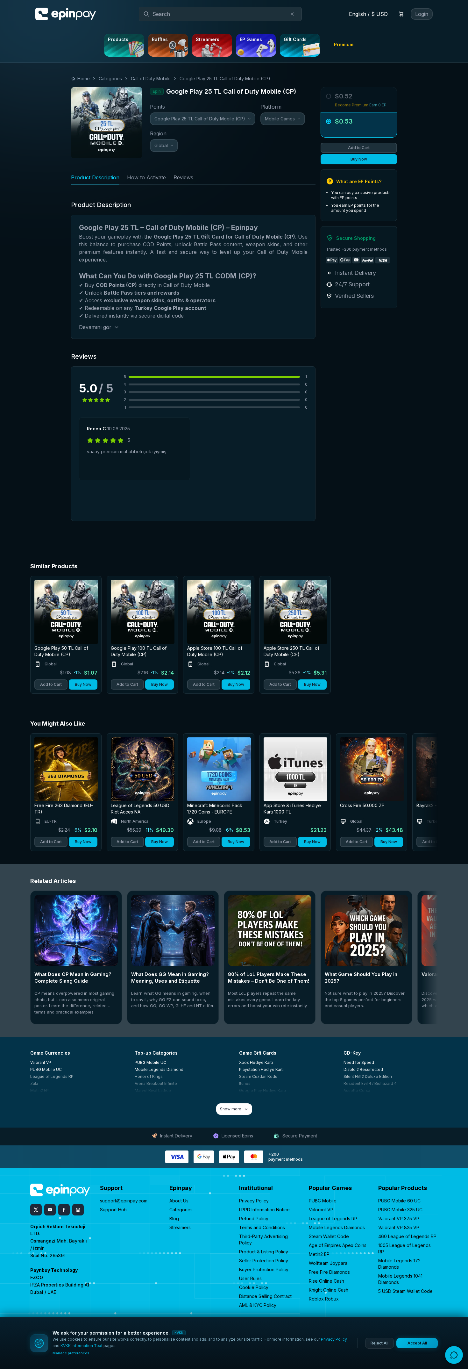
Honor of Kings (149, 1076)
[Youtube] (50, 1209)
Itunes (245, 1083)
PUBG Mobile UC (46, 1069)
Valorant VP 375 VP (398, 1218)
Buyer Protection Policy (263, 1269)
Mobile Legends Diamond (159, 1069)
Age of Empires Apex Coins (337, 1245)
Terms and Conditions (262, 1227)
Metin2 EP (39, 1090)
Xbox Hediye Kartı (256, 1062)
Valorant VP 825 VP (398, 1227)
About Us (178, 1200)
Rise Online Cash (326, 1281)
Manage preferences (71, 1353)
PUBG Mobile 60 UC (399, 1200)
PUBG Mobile (323, 1200)
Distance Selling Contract (265, 1296)
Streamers (180, 1227)
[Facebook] (64, 1209)
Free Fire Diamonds (329, 1272)
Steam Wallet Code (329, 1236)
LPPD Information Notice (264, 1209)
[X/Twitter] (36, 1209)
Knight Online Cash (328, 1290)
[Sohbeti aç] (454, 1355)
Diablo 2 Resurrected (363, 1069)
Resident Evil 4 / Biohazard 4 (370, 1083)
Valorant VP (40, 1062)
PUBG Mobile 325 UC (400, 1209)
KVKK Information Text (81, 1345)
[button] (359, 125)
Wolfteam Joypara (328, 1263)
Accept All (417, 1343)
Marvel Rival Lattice (153, 1090)
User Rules (250, 1278)
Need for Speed (359, 1062)
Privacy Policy (254, 1200)
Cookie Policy (253, 1287)
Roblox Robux (324, 1298)
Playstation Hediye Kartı (261, 1069)
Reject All (379, 1343)
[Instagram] (78, 1209)
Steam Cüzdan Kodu (258, 1076)
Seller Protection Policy (263, 1260)
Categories (181, 1209)
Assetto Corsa (357, 1090)
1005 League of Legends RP (404, 1248)
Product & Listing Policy (263, 1251)
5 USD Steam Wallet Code (405, 1291)
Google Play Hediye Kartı (262, 1090)
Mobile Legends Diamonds (337, 1227)
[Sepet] (401, 14)
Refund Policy (253, 1218)
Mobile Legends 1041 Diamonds (400, 1279)
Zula (34, 1083)
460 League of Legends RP (407, 1236)
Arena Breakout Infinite (156, 1083)
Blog (174, 1218)
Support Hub (113, 1209)
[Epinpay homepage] (65, 14)
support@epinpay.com (123, 1200)
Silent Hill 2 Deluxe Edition (368, 1076)
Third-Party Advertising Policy (263, 1239)
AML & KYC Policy (257, 1305)
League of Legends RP (52, 1076)
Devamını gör (95, 327)
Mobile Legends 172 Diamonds (399, 1264)
